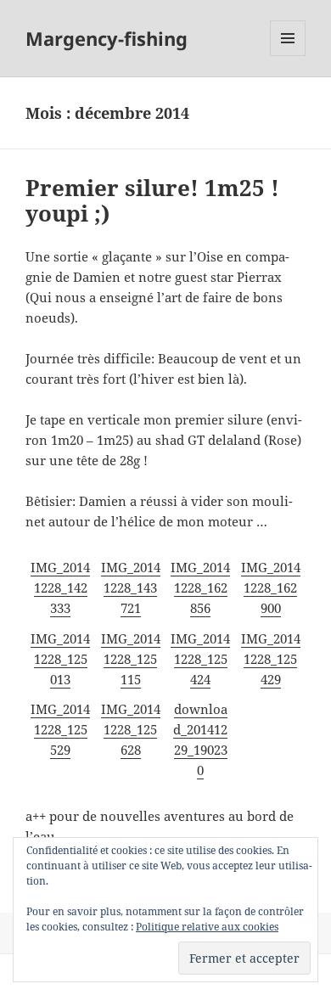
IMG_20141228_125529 (60, 729)
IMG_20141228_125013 (60, 659)
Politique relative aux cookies (207, 926)
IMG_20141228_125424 (200, 659)
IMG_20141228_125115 (130, 659)
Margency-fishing (106, 38)
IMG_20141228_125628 (130, 729)
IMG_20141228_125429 (270, 659)
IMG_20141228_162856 (200, 587)
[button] (60, 587)
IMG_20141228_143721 (130, 587)
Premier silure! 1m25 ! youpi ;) (152, 200)
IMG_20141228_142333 (60, 587)
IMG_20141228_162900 (270, 587)
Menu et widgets (288, 55)
